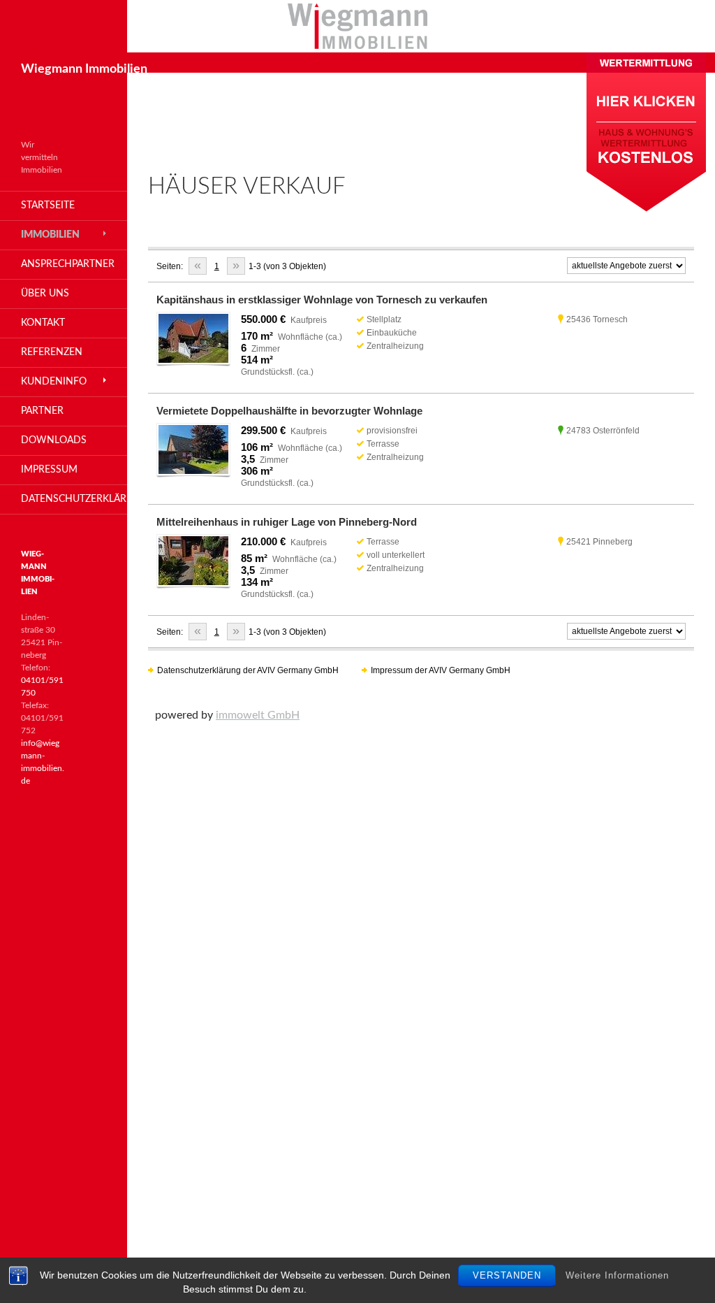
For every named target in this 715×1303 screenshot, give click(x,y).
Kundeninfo (54, 382)
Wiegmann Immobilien (84, 69)
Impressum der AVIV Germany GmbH (440, 670)
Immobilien (50, 235)
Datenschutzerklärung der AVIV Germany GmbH (248, 670)
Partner (42, 411)
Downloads (54, 440)
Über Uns (45, 293)
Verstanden (507, 1275)
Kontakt (43, 323)
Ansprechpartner (68, 264)
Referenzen (51, 352)
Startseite (48, 205)
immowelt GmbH (258, 715)
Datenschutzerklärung (74, 499)
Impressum (49, 470)
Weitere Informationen (617, 1275)
